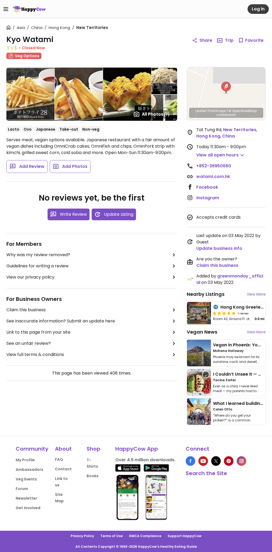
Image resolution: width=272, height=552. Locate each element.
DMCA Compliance (145, 536)
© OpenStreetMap (242, 111)
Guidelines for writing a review (37, 266)
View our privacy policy (30, 277)
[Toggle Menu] (6, 9)
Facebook (207, 187)
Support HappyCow (184, 536)
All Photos (156, 114)
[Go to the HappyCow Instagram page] (241, 461)
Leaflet (201, 111)
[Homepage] (29, 9)
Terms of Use (111, 536)
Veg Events (26, 479)
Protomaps (217, 111)
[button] (226, 88)
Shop (93, 449)
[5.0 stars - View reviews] (224, 313)
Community (32, 449)
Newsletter (26, 498)
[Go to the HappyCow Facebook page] (190, 461)
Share (205, 40)
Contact (63, 469)
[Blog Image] (199, 353)
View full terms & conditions (35, 354)
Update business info (219, 248)
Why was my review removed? (38, 255)
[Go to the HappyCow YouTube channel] (203, 461)
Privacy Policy (82, 536)
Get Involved (28, 508)
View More (256, 294)
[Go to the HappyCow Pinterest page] (228, 461)
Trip (229, 40)
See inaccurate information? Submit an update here (60, 321)
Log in (258, 9)
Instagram (207, 198)
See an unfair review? (28, 343)
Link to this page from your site (38, 332)
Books (93, 476)
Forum (22, 488)
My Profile (25, 460)
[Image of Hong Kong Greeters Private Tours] (199, 313)
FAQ (59, 459)
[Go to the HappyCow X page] (216, 461)
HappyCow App (136, 449)
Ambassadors (29, 469)
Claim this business (26, 310)
